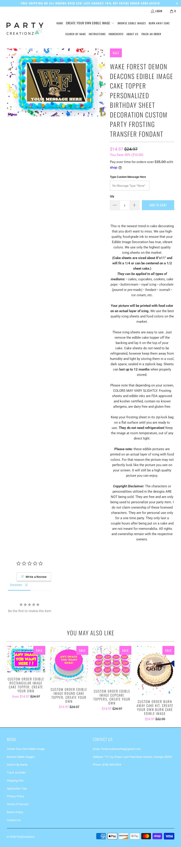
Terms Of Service (17, 804)
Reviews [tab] (16, 585)
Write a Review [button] (36, 577)
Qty (112, 196)
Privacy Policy (15, 796)
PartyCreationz (26, 836)
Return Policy (15, 812)
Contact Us (14, 820)
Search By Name (17, 764)
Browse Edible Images (21, 757)
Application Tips (17, 788)
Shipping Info (15, 780)
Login (158, 11)
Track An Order (16, 772)
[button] (90, 23)
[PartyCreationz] (24, 28)
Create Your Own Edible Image (26, 749)
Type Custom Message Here (128, 177)
